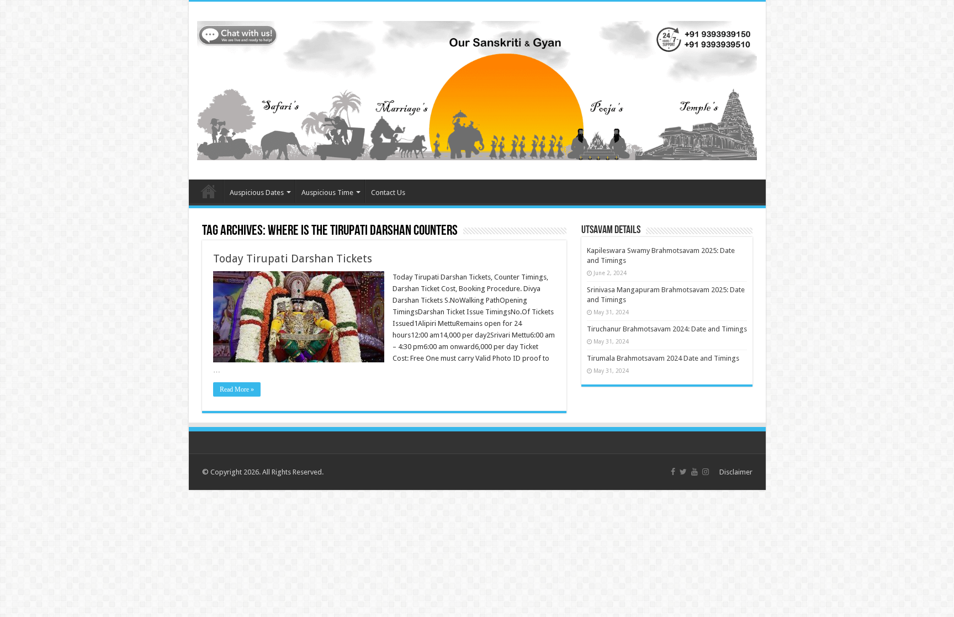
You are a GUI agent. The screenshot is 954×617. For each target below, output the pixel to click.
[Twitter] (683, 471)
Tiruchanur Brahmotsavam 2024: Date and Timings (667, 329)
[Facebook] (673, 471)
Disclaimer (735, 472)
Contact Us (388, 192)
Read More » (237, 389)
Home (208, 191)
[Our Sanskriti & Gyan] (477, 88)
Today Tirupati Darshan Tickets (292, 258)
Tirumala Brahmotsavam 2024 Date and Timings (663, 358)
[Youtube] (694, 471)
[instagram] (705, 471)
